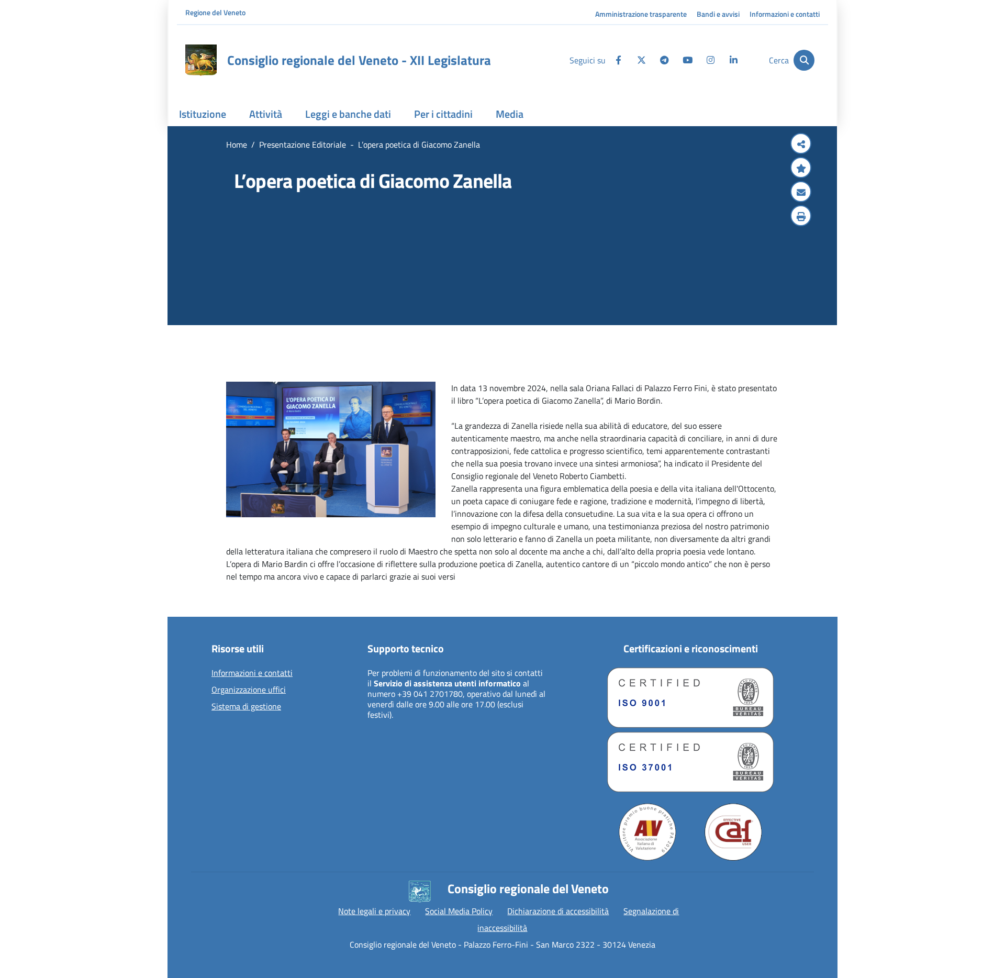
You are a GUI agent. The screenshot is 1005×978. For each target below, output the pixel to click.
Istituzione (202, 114)
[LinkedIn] (733, 60)
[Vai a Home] (201, 60)
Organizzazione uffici (248, 690)
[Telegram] (664, 60)
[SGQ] (690, 698)
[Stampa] (800, 216)
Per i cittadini (443, 114)
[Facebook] (618, 60)
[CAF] (733, 832)
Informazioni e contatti (785, 13)
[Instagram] (710, 60)
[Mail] (800, 192)
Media (509, 114)
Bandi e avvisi (718, 13)
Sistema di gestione (246, 707)
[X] (641, 60)
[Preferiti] (800, 168)
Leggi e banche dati (348, 114)
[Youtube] (687, 60)
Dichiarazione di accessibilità (558, 911)
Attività (265, 114)
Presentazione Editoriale (302, 144)
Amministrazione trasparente (641, 13)
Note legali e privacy (374, 911)
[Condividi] (800, 144)
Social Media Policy (459, 911)
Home (236, 144)
